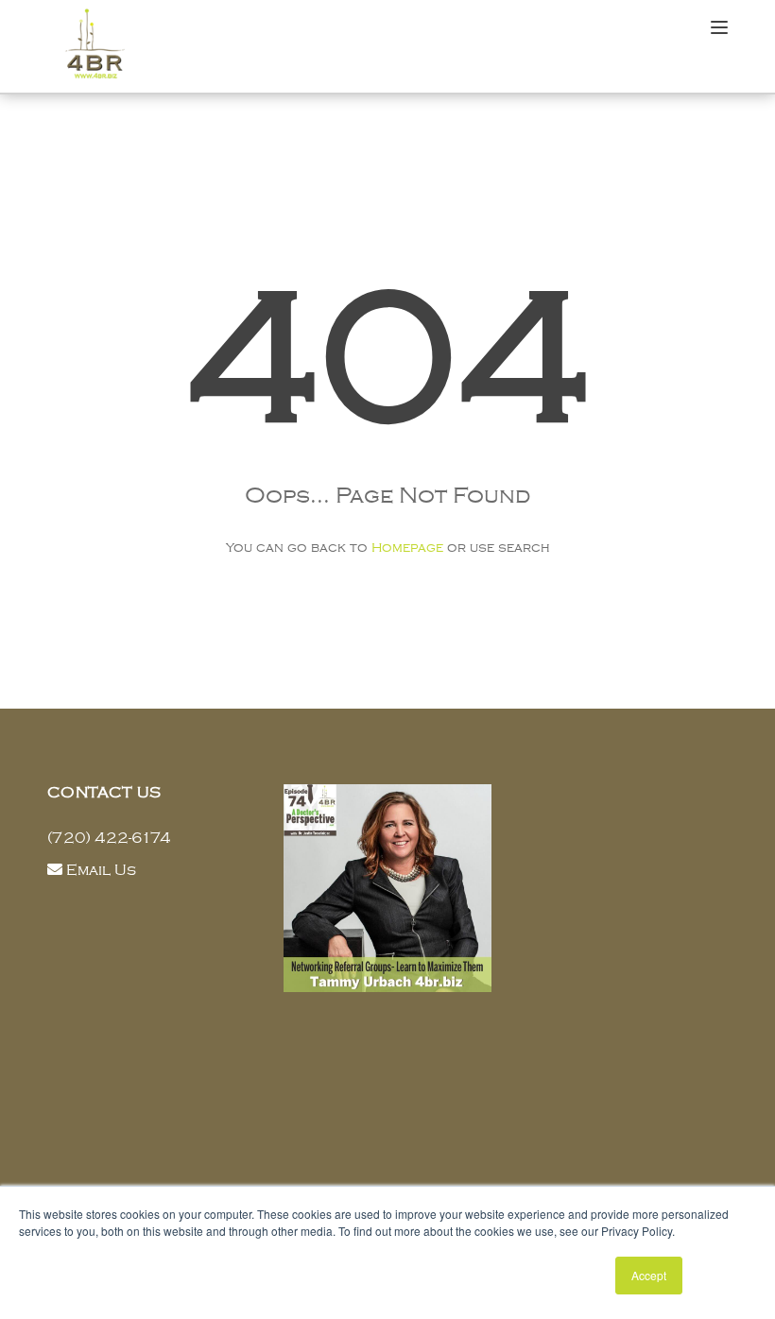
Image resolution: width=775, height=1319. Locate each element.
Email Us (101, 870)
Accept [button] (648, 1275)
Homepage (407, 547)
